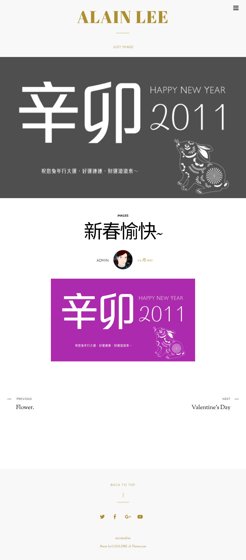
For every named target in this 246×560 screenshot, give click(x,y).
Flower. (25, 404)
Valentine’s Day (210, 404)
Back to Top (123, 485)
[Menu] (236, 8)
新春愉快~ (123, 233)
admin (103, 260)
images (123, 215)
